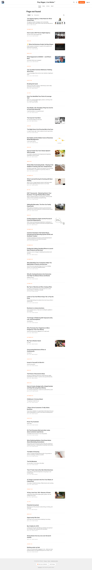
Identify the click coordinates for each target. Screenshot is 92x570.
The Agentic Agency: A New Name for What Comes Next (39, 19)
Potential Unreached (33, 505)
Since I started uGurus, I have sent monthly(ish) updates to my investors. (39, 310)
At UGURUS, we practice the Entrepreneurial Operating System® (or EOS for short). (39, 154)
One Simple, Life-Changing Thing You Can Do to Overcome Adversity (40, 108)
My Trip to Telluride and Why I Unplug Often (39, 287)
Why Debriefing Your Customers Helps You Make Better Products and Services (39, 263)
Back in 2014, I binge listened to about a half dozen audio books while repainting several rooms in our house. (39, 183)
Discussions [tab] (36, 15)
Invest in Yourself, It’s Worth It (35, 362)
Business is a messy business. (36, 308)
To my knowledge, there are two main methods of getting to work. (40, 73)
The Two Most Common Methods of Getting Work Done (39, 70)
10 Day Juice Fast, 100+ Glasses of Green (39, 492)
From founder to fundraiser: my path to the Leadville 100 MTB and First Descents (39, 46)
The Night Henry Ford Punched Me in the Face (40, 129)
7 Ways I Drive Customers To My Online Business (38, 408)
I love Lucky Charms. (31, 141)
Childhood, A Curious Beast (35, 399)
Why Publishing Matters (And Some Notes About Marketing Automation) (39, 441)
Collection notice (54, 561)
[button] (40, 6)
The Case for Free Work (34, 118)
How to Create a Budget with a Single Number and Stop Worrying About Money (40, 387)
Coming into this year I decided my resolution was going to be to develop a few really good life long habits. (40, 528)
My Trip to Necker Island (34, 341)
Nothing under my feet (33, 547)
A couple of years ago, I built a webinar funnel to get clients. (40, 131)
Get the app (52, 564)
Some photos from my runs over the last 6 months (39, 536)
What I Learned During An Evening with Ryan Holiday (40, 179)
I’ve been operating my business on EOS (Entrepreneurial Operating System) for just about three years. (39, 238)
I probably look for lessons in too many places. (37, 433)
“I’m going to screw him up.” (33, 400)
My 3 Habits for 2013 (33, 526)
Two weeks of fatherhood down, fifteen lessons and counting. (40, 483)
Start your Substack (42, 564)
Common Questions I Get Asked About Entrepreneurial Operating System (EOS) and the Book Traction (40, 234)
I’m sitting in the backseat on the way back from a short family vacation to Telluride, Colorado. (39, 289)
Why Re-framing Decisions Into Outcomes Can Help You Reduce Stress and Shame (39, 274)
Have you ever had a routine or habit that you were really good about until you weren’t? (39, 86)
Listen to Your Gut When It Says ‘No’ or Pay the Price (40, 297)
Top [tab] (32, 15)
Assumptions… (30, 321)
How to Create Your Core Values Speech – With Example (39, 151)
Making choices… (30, 277)
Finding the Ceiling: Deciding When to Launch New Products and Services (40, 249)
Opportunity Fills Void (33, 517)
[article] (46, 22)
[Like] (28, 77)
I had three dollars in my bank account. (35, 111)
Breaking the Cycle (32, 84)
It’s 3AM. (29, 342)
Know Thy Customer (33, 421)
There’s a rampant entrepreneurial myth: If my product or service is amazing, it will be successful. (39, 454)
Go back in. (29, 353)
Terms (49, 561)
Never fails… (29, 423)
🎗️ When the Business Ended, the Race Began (40, 44)
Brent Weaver (33, 24)
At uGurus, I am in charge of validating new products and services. (39, 252)
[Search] (74, 2)
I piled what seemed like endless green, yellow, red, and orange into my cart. (39, 495)
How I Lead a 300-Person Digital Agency (38, 32)
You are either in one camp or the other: (35, 463)
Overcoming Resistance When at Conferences (36, 350)
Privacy (45, 561)
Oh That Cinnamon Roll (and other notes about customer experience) (38, 431)
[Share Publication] (76, 2)
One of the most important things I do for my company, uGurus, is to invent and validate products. (39, 266)
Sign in (88, 2)
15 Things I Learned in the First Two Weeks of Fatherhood (40, 480)
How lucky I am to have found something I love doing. (38, 519)
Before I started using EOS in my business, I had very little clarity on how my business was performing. (39, 197)
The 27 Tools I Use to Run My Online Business (40, 470)
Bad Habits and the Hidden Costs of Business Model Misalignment (40, 138)
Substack (40, 567)
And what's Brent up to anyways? (34, 60)
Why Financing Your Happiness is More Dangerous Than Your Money (38, 328)
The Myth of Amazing (33, 451)
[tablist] (33, 15)
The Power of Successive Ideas (36, 373)
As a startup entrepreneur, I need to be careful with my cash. (40, 389)
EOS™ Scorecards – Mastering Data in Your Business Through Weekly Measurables (39, 193)
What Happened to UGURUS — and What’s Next (39, 57)
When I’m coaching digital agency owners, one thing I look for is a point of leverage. (39, 100)
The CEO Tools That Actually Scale (34, 34)
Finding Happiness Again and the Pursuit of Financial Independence (39, 219)
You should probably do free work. (34, 119)
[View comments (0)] (36, 26)
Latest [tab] (29, 15)
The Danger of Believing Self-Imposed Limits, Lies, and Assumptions (40, 318)
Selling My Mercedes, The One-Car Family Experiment (39, 205)
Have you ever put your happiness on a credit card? (38, 331)
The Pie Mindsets (32, 461)
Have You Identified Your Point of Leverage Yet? (39, 97)
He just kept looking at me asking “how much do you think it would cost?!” (40, 300)
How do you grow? (31, 364)
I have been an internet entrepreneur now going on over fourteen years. (39, 472)
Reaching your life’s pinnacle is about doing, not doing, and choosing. (40, 507)
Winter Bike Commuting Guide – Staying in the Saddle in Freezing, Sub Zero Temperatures (40, 165)
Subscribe (81, 2)
